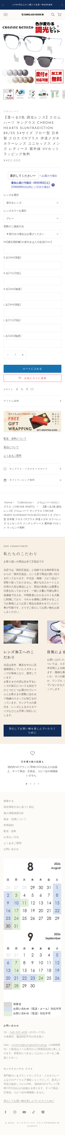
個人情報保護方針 (14, 813)
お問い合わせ (11, 849)
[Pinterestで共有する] (27, 389)
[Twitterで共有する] (22, 389)
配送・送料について (15, 438)
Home (8, 502)
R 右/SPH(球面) (12, 257)
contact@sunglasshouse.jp (29, 1045)
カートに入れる (32, 368)
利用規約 (9, 825)
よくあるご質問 (12, 455)
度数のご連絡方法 (14, 226)
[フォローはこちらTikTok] (33, 1112)
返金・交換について (15, 819)
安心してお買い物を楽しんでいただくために (32, 730)
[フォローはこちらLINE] (43, 1112)
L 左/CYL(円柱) (12, 320)
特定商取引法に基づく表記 (19, 807)
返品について (11, 447)
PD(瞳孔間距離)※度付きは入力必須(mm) (28, 242)
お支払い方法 (11, 837)
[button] (53, 185)
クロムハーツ (11, 111)
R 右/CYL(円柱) (12, 273)
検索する (9, 801)
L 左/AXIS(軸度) (12, 336)
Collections (24, 502)
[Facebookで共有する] (17, 389)
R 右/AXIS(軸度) (13, 289)
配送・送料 (10, 831)
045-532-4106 (18, 1032)
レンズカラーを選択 (15, 211)
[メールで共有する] (32, 389)
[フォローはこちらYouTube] (24, 1112)
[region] (32, 764)
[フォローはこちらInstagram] (15, 1112)
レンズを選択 (11, 195)
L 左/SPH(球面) (12, 304)
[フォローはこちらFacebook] (5, 1112)
